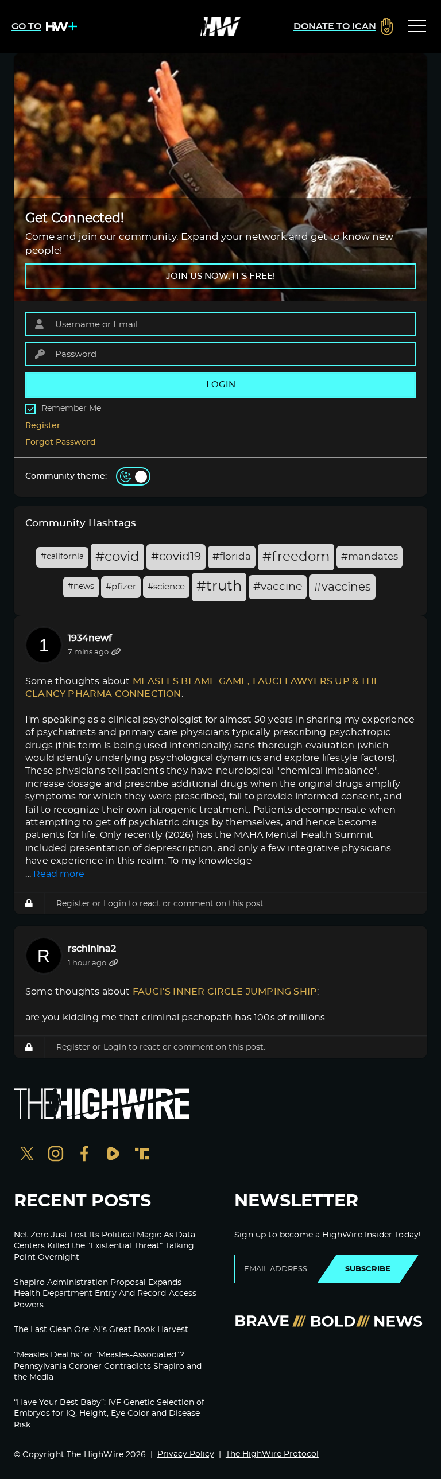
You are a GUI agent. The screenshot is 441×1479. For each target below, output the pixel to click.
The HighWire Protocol (272, 1454)
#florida (231, 556)
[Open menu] (417, 26)
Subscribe (367, 1269)
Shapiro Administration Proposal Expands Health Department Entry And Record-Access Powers (105, 1294)
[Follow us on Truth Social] (142, 1155)
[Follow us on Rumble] (113, 1155)
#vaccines (342, 587)
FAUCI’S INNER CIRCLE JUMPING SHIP (225, 991)
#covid (117, 557)
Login (114, 903)
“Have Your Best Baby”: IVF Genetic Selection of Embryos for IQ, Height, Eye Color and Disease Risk (109, 1414)
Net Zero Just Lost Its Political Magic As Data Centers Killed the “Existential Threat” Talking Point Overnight (104, 1246)
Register (42, 426)
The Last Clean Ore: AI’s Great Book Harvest (101, 1330)
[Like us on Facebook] (84, 1155)
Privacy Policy (185, 1454)
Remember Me (71, 409)
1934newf (90, 638)
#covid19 (176, 556)
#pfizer (121, 587)
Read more (58, 874)
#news (81, 587)
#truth (219, 586)
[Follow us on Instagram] (55, 1155)
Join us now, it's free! (220, 276)
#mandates (369, 556)
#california (62, 557)
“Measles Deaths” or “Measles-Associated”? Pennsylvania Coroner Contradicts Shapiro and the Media (108, 1366)
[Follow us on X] (27, 1155)
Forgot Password (60, 442)
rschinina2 (92, 948)
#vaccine (277, 586)
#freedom (296, 557)
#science (166, 587)
